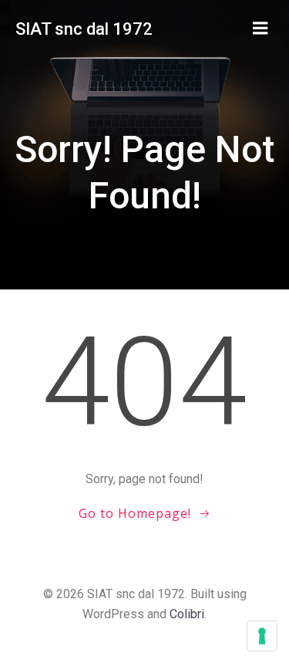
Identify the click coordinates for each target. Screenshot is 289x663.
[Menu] (260, 28)
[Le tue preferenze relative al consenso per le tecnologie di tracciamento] (262, 636)
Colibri (187, 614)
